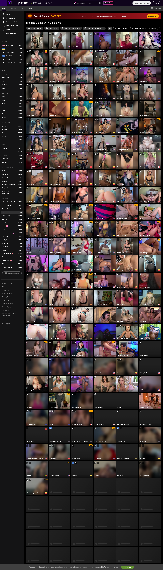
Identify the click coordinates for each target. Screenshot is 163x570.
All (110, 28)
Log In (157, 3)
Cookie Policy (103, 567)
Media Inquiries (7, 293)
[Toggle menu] (3, 3)
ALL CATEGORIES (13, 273)
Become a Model (7, 303)
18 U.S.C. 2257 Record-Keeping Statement (9, 314)
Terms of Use (6, 300)
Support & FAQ (7, 283)
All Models (5, 310)
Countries (52, 28)
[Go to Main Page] (18, 3)
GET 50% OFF (152, 16)
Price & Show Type (71, 28)
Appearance (35, 28)
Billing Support (7, 287)
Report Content (7, 290)
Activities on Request (94, 28)
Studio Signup (6, 307)
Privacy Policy (6, 297)
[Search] (99, 3)
